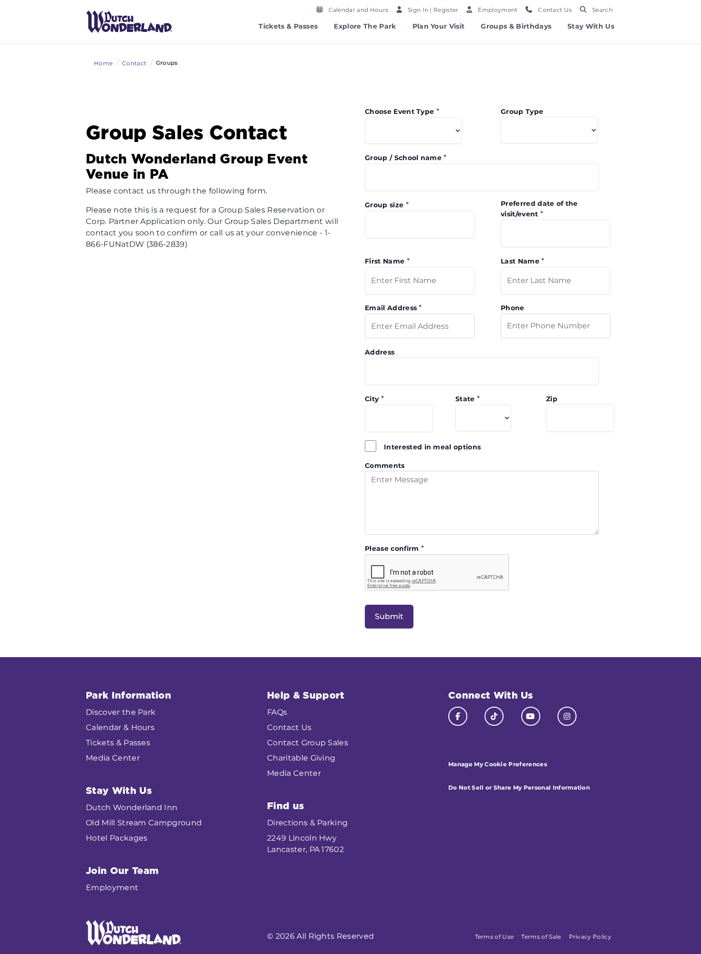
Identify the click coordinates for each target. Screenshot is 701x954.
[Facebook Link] (457, 716)
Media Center (113, 757)
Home (103, 63)
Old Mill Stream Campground (144, 822)
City (374, 398)
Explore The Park (365, 26)
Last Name (523, 260)
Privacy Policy (590, 936)
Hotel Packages (116, 837)
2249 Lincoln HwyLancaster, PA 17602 (305, 843)
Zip (551, 399)
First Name (387, 260)
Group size (387, 204)
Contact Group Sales (307, 742)
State (467, 398)
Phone (513, 308)
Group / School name (406, 157)
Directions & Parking (307, 822)
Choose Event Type (402, 111)
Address (379, 352)
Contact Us (289, 727)
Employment (112, 887)
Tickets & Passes (288, 26)
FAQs (277, 712)
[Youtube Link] (530, 716)
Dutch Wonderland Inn (131, 807)
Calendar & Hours (120, 727)
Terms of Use (494, 936)
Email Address (393, 307)
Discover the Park (120, 712)
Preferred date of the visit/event (539, 208)
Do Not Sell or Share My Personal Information (519, 787)
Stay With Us (590, 26)
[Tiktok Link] (494, 716)
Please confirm (394, 548)
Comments (385, 465)
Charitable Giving (301, 757)
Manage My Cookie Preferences (497, 764)
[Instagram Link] (567, 716)
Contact (134, 63)
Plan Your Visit (438, 26)
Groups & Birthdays (516, 26)
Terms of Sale (541, 936)
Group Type (522, 111)
